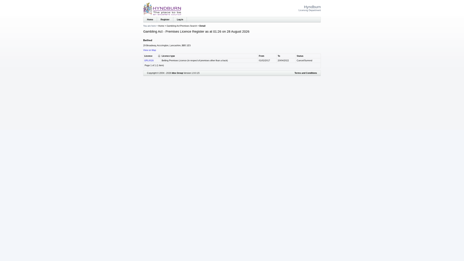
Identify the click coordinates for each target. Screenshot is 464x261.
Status (300, 56)
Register (165, 19)
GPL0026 (149, 60)
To (279, 56)
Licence (148, 56)
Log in (180, 19)
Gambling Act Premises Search (182, 26)
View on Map (149, 50)
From (261, 56)
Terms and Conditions (306, 73)
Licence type (168, 56)
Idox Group (177, 73)
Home (150, 19)
